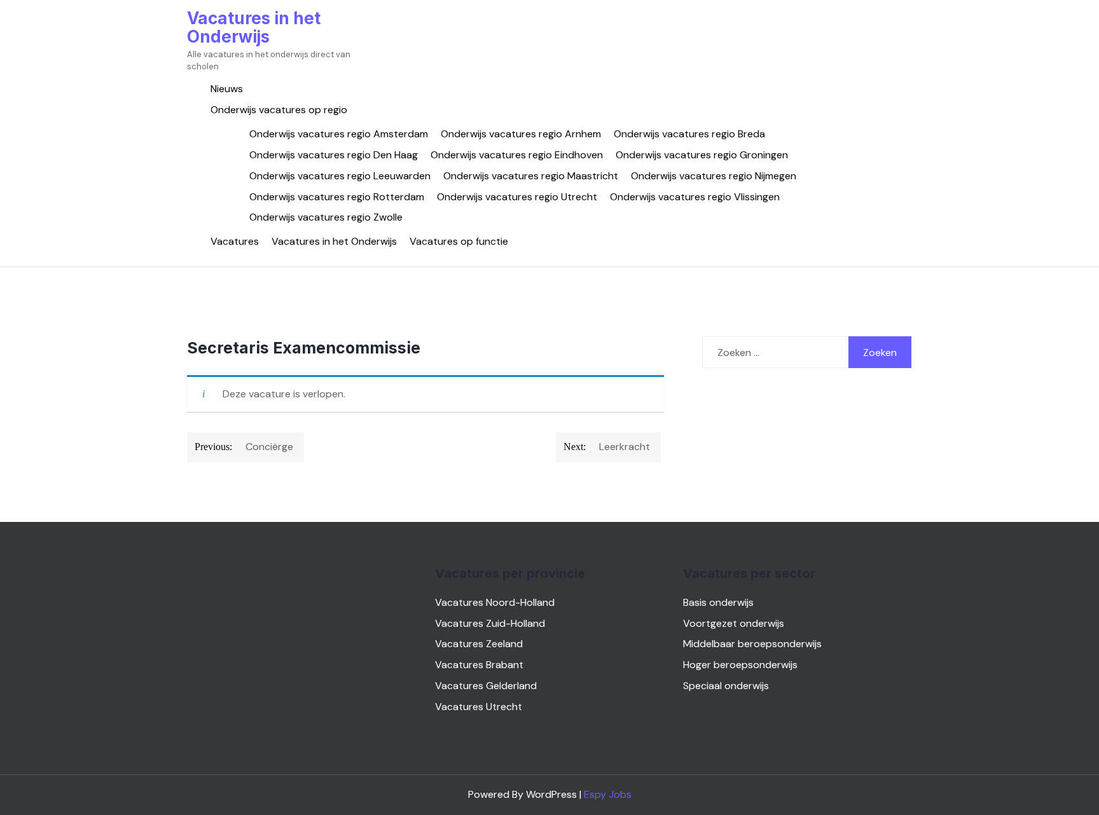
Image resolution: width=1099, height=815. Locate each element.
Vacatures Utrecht (478, 706)
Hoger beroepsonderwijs (740, 664)
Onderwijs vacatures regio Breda (689, 133)
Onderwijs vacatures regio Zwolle (326, 217)
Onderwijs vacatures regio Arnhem (521, 133)
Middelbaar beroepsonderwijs (752, 643)
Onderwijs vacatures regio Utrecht (517, 196)
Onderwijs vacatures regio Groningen (702, 154)
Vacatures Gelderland (486, 685)
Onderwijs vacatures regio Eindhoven (517, 154)
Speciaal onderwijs (726, 685)
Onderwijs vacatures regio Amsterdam (338, 133)
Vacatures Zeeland (479, 643)
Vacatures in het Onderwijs (254, 27)
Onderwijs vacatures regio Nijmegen (713, 175)
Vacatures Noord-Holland (495, 602)
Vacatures (235, 241)
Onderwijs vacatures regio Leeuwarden (340, 175)
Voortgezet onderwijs (733, 623)
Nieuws (227, 88)
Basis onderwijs (718, 602)
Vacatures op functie (459, 241)
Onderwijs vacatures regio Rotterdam (336, 196)
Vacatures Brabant (479, 664)
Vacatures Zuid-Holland (490, 623)
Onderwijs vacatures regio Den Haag (333, 154)
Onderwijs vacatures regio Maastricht (530, 175)
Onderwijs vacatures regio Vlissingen (695, 196)
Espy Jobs (608, 794)
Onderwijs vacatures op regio (279, 109)
